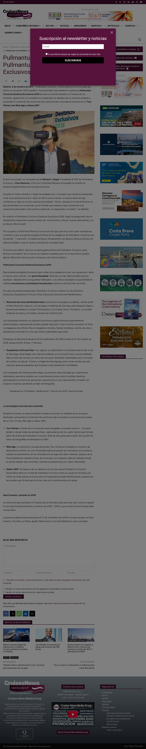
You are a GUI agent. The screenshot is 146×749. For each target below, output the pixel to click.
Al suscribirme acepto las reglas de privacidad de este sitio (74, 54)
